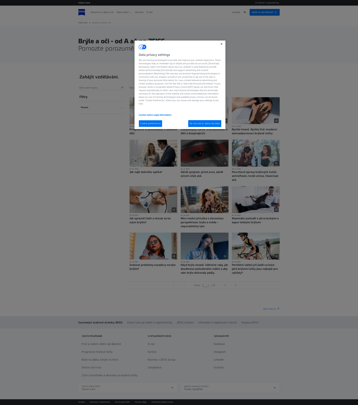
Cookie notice (146, 115)
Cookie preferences (150, 123)
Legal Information (162, 115)
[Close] (221, 44)
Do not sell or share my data (205, 123)
